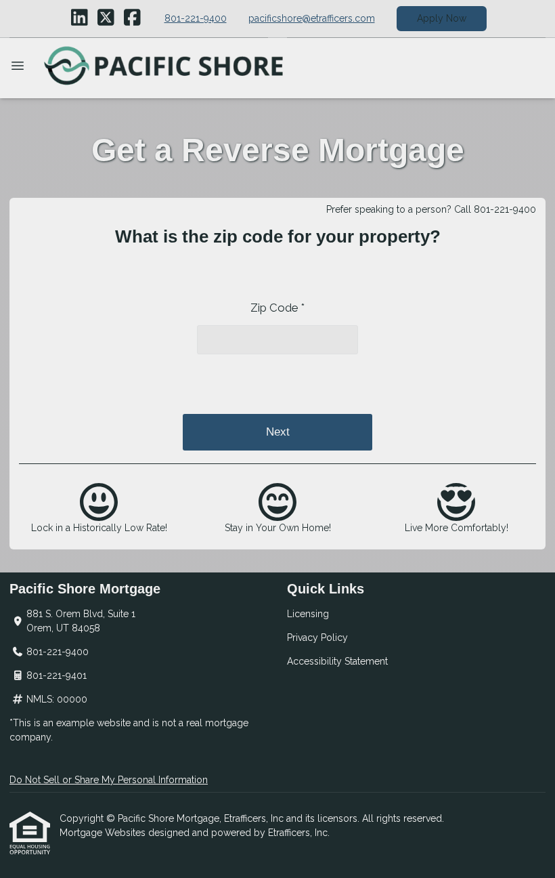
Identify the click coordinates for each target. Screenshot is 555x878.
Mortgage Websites (104, 832)
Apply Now (441, 18)
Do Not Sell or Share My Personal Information (108, 779)
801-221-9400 (195, 18)
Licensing (308, 613)
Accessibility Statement (337, 661)
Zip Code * (277, 307)
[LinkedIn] (79, 18)
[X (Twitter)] (106, 18)
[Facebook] (132, 18)
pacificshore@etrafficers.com (311, 18)
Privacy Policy (317, 637)
